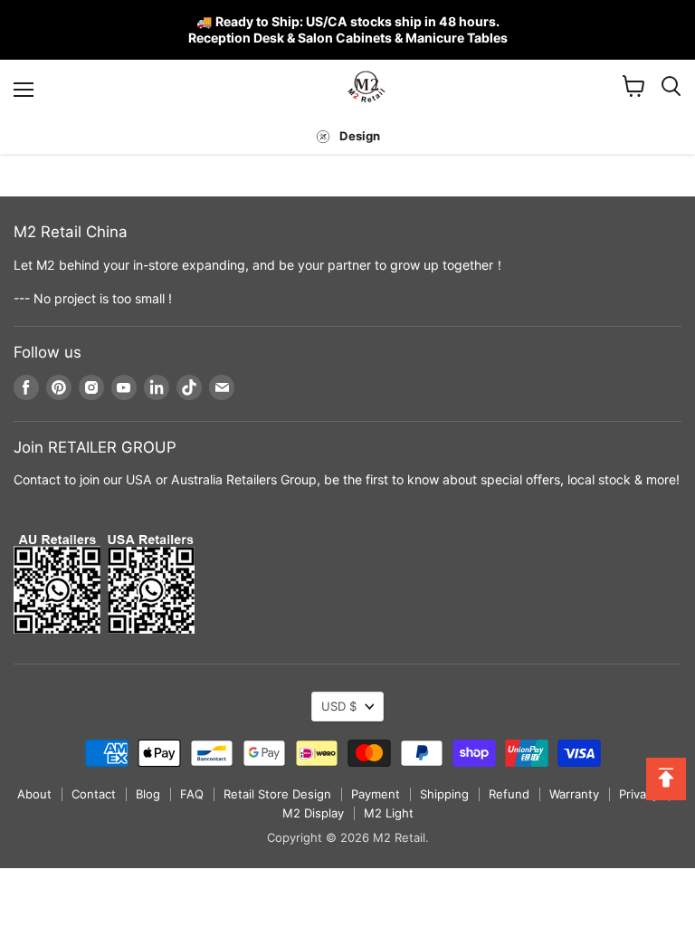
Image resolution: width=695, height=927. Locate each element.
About (34, 794)
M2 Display (313, 813)
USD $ (339, 706)
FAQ (192, 794)
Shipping (444, 794)
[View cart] (634, 86)
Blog (148, 794)
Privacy (639, 794)
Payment (375, 794)
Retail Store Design (277, 794)
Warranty (574, 794)
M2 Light (389, 813)
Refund (509, 794)
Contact (93, 794)
